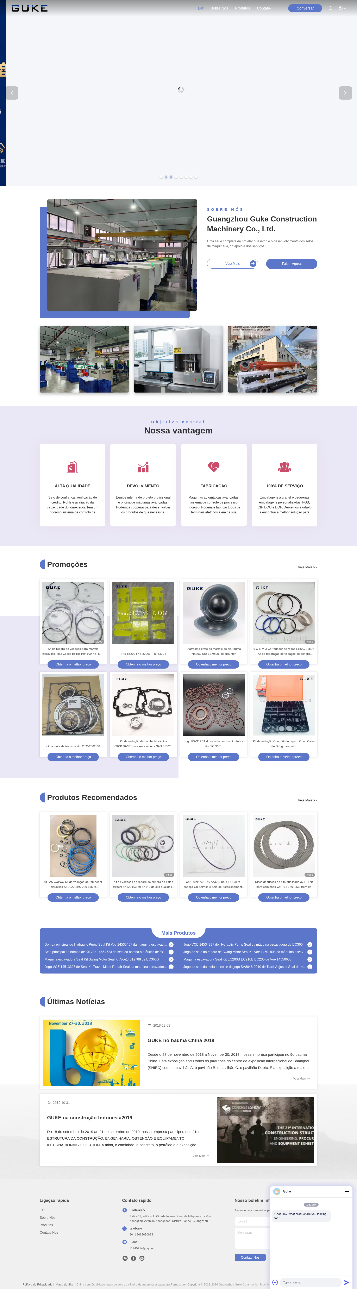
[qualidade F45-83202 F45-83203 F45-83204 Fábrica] (143, 613)
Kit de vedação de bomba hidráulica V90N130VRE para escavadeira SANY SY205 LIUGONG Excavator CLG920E (143, 744)
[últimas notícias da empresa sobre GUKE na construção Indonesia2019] (265, 1130)
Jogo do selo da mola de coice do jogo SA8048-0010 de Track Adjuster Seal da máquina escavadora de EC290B (245, 955)
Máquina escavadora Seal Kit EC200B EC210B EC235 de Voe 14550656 (237, 947)
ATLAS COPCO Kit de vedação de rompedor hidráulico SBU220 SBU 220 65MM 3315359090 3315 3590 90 (73, 884)
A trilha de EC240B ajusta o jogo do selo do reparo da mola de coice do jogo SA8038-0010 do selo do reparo (107, 962)
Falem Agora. (292, 263)
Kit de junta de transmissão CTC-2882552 (73, 746)
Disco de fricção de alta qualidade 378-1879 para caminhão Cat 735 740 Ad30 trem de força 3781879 (284, 884)
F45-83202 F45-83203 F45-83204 (143, 653)
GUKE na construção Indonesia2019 (89, 1117)
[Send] (346, 1282)
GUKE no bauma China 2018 (181, 1040)
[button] (161, 176)
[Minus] (346, 1191)
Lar (200, 8)
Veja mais (232, 263)
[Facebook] (133, 1259)
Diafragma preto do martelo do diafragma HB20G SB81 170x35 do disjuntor (214, 651)
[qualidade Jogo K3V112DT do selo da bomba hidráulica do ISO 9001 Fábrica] (214, 705)
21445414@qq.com (142, 1248)
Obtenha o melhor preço (73, 664)
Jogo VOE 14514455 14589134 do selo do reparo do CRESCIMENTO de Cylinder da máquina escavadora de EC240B (245, 962)
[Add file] (275, 1282)
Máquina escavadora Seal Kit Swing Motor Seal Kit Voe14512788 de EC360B (102, 947)
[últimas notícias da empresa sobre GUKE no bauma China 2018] (91, 1053)
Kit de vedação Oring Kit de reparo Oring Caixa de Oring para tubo (284, 744)
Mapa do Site (64, 1284)
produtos (242, 8)
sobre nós (219, 8)
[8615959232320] (142, 1259)
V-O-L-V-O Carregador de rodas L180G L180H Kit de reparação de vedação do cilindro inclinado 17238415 (283, 651)
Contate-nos (267, 8)
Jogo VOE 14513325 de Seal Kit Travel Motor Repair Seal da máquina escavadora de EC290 (107, 955)
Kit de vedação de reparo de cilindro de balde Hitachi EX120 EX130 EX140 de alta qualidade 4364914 (143, 884)
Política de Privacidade (37, 1284)
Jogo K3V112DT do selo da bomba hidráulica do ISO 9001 (213, 744)
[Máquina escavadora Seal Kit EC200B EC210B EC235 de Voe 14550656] (309, 947)
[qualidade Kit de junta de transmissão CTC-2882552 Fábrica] (73, 705)
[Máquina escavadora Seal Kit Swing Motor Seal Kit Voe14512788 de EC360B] (171, 947)
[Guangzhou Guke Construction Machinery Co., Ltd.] (29, 8)
